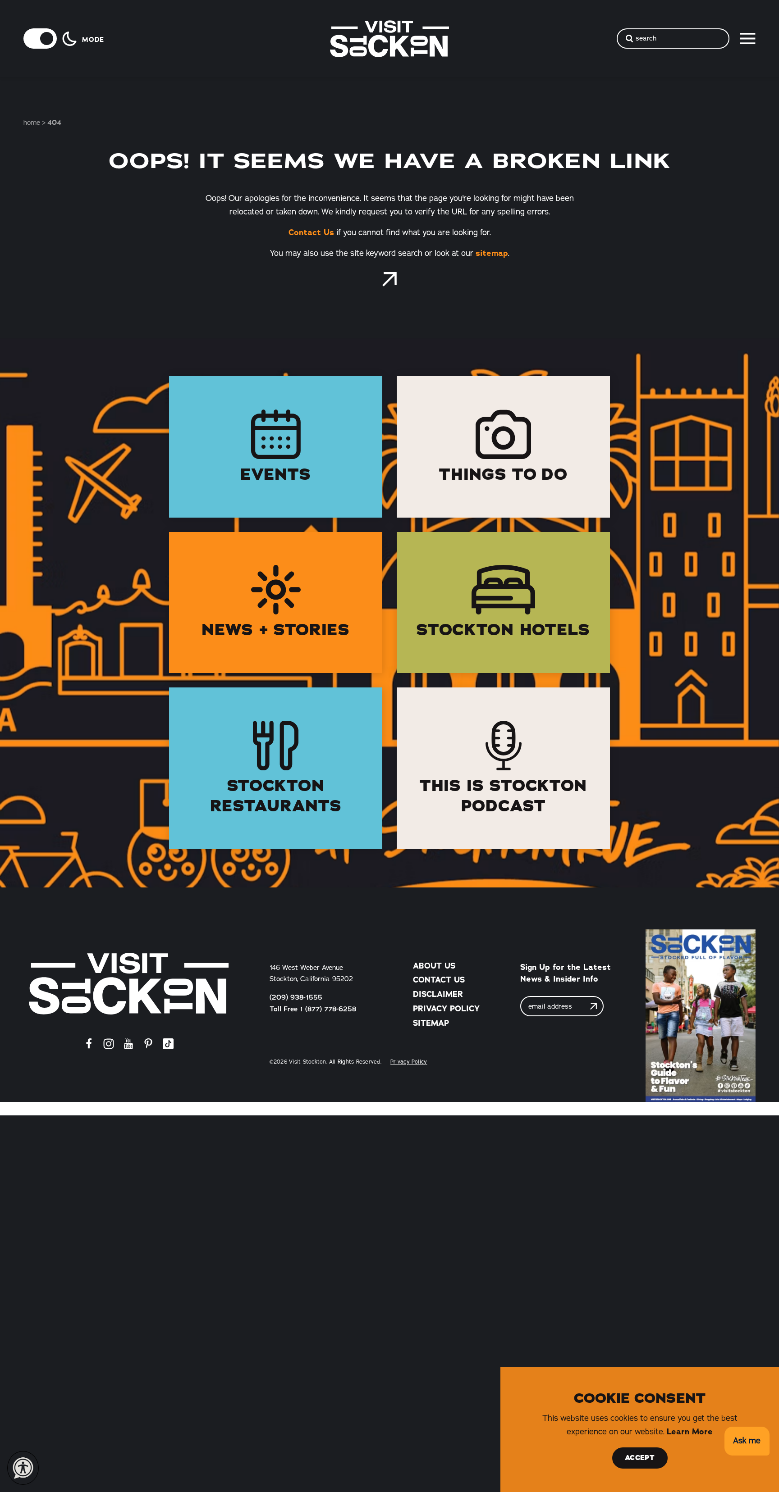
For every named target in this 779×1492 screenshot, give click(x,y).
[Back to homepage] (389, 279)
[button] (747, 1441)
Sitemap (431, 1023)
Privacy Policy (446, 1008)
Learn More (690, 1431)
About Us (434, 965)
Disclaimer (438, 994)
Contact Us (311, 232)
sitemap (492, 253)
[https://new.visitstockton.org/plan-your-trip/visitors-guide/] (701, 1015)
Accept (640, 1457)
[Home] (129, 983)
